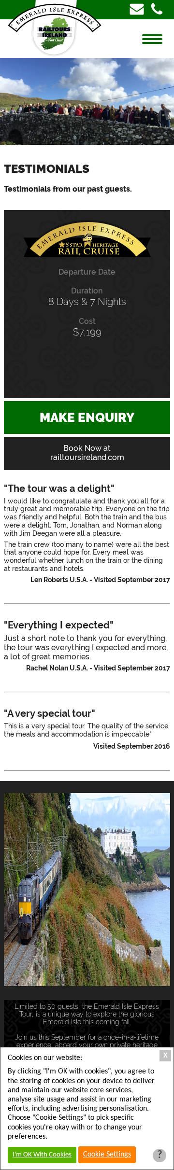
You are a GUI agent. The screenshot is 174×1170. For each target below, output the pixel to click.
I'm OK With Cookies (42, 1154)
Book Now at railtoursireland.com (87, 453)
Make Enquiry (87, 417)
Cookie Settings (107, 1154)
